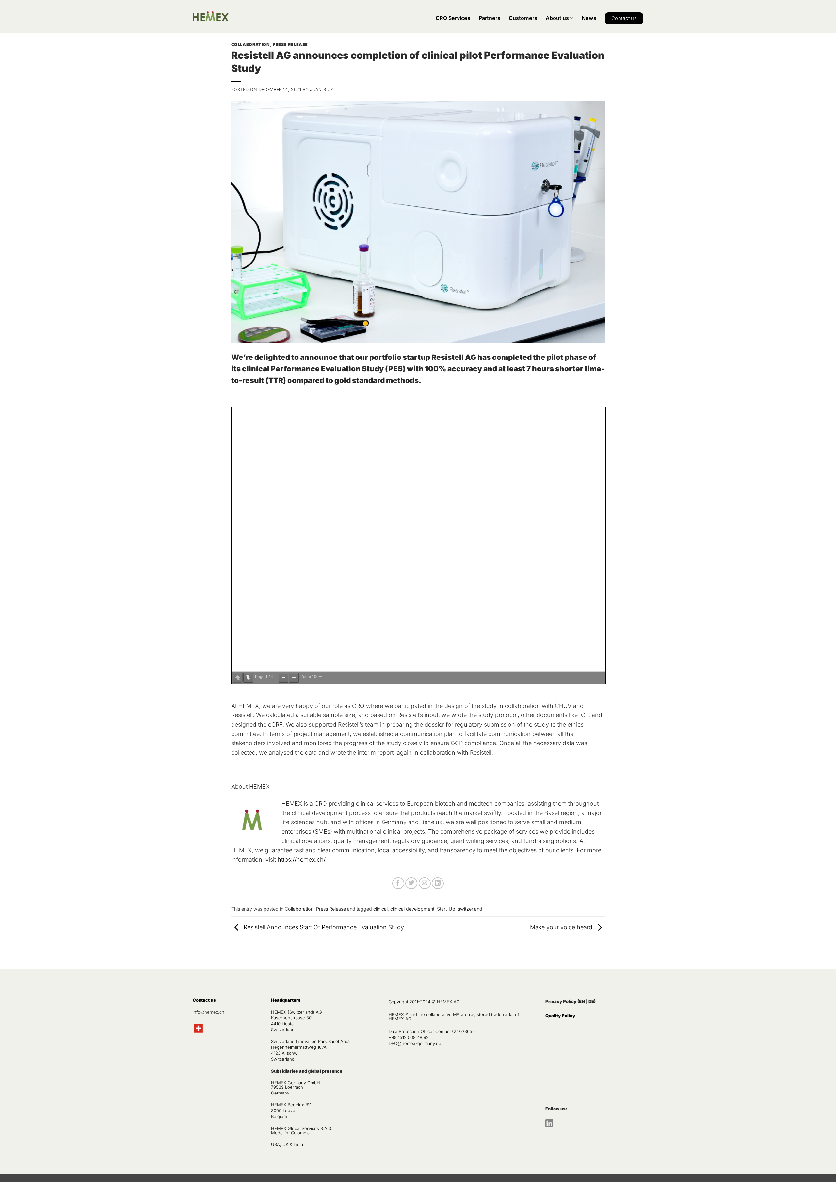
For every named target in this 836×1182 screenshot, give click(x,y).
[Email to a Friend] (425, 883)
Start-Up (446, 909)
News (589, 18)
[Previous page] (238, 678)
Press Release (290, 44)
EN (582, 1001)
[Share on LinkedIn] (438, 883)
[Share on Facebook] (398, 883)
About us (557, 18)
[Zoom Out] (283, 678)
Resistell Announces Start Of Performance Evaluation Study (323, 927)
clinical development (412, 909)
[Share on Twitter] (411, 883)
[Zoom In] (294, 678)
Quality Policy (560, 1015)
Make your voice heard (562, 927)
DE (591, 1001)
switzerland (470, 909)
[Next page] (248, 678)
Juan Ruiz (321, 89)
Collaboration (250, 44)
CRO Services (453, 18)
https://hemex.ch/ (302, 859)
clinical (380, 909)
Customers (523, 18)
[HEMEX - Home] (211, 16)
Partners (489, 18)
